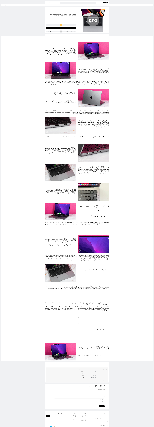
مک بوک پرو (67, 16)
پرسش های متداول (84, 415)
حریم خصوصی (84, 419)
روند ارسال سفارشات (84, 416)
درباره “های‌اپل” (74, 415)
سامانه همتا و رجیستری (83, 420)
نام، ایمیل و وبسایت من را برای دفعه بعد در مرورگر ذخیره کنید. (96, 404)
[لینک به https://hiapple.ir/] (102, 2)
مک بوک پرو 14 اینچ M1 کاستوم (63, 16)
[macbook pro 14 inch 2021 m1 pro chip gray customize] (93, 20)
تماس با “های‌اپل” (74, 416)
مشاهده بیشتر (105, 380)
